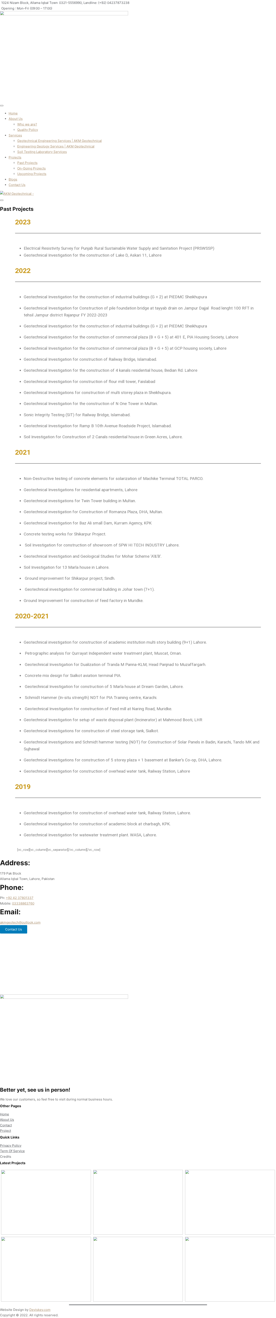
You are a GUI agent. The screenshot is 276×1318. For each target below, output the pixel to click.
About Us (16, 119)
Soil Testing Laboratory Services (42, 152)
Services (15, 135)
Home (13, 113)
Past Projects (27, 163)
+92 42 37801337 (19, 898)
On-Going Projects (31, 168)
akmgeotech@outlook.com (20, 922)
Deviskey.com (39, 1310)
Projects (15, 157)
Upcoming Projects (31, 174)
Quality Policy (27, 130)
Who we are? (27, 124)
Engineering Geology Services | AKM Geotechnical (55, 146)
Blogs (13, 179)
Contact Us (17, 185)
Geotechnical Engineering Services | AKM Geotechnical (59, 141)
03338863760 (23, 903)
